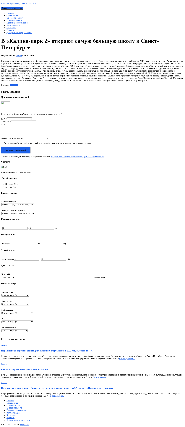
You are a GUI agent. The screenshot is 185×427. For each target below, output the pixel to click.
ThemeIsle (24, 424)
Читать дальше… (127, 358)
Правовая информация (17, 23)
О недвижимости (14, 20)
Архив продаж (13, 25)
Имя (4, 119)
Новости (10, 30)
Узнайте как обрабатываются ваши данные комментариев (77, 157)
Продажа (11, 184)
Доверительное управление (19, 32)
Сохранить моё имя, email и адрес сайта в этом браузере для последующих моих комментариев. (48, 143)
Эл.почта (6, 121)
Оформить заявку (15, 18)
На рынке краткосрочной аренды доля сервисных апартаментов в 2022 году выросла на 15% (47, 351)
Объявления (12, 15)
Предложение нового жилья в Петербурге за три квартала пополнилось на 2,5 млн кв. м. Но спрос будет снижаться (57, 388)
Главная (10, 13)
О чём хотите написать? (12, 138)
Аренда (10, 187)
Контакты (11, 27)
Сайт (3, 124)
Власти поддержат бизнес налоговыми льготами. (25, 369)
